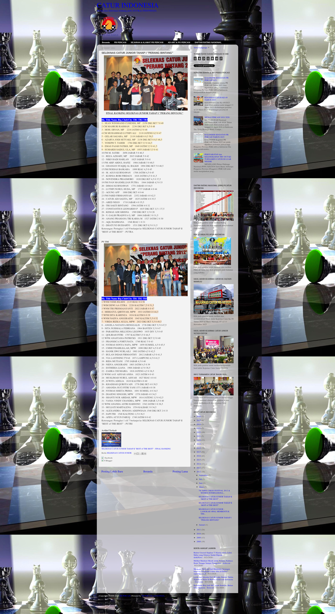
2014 (199, 463)
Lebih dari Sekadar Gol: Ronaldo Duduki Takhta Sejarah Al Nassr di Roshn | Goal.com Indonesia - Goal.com (213, 579)
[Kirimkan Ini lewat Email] (135, 453)
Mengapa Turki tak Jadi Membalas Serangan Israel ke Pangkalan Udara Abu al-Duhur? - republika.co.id (212, 571)
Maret (201, 487)
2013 (199, 467)
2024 (199, 424)
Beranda (106, 42)
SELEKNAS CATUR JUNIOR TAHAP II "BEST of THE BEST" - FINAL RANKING (136, 448)
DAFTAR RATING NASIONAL (208, 42)
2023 (199, 428)
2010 (199, 533)
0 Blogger (108, 460)
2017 (199, 452)
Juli (200, 479)
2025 (199, 420)
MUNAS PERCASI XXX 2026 (217, 117)
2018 (199, 448)
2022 (199, 432)
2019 (199, 444)
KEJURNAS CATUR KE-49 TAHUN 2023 (216, 98)
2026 (199, 416)
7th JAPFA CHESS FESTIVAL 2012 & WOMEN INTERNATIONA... (214, 491)
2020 (199, 440)
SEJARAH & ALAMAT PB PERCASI (147, 42)
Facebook (108, 457)
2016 (199, 455)
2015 (199, 459)
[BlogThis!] (137, 453)
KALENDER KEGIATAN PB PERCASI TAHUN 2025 (216, 135)
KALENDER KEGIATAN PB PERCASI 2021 (216, 78)
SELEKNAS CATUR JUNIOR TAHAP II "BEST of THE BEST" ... (215, 497)
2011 (199, 529)
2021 (199, 436)
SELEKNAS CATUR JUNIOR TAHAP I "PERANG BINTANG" (215, 518)
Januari (202, 524)
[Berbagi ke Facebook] (142, 453)
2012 (199, 471)
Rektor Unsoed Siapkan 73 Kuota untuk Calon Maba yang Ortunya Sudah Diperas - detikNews (213, 555)
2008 (199, 541)
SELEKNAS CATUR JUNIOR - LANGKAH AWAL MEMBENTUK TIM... (214, 511)
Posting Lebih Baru (112, 471)
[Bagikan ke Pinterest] (145, 453)
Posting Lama (180, 471)
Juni (201, 483)
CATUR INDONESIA (128, 4)
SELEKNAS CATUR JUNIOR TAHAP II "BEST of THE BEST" (215, 503)
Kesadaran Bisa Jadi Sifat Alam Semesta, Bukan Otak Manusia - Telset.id (213, 586)
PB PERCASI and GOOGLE (153, 595)
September (203, 475)
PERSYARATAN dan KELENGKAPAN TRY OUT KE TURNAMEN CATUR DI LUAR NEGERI (218, 158)
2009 (199, 537)
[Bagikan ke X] (140, 453)
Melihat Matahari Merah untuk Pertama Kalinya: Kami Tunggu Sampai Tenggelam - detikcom (213, 561)
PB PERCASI (120, 42)
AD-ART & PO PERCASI (179, 42)
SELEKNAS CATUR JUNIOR (119, 452)
